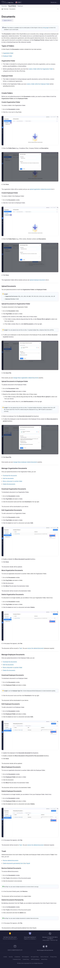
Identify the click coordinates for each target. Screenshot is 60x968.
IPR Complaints (25, 956)
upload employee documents (37, 280)
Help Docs (10, 2)
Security (11, 956)
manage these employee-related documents (25, 462)
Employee (20, 6)
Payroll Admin (12, 6)
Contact (5, 956)
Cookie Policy (26, 959)
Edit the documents (8, 478)
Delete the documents (9, 484)
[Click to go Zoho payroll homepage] (5, 2)
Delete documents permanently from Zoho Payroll (16, 863)
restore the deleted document (35, 648)
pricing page (45, 27)
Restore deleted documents (10, 860)
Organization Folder (8, 53)
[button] (17, 2)
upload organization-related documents (40, 189)
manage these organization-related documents (25, 377)
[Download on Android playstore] (43, 947)
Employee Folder (7, 56)
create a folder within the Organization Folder (41, 69)
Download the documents (10, 475)
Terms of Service (44, 956)
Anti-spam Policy (35, 956)
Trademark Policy (17, 959)
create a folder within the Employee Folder (38, 84)
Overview (4, 6)
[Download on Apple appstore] (46, 947)
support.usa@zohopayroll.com (15, 949)
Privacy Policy (53, 956)
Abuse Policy (44, 959)
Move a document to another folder (12, 481)
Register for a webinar (29, 938)
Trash (20, 648)
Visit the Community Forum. (9, 938)
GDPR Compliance (35, 959)
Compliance (17, 956)
